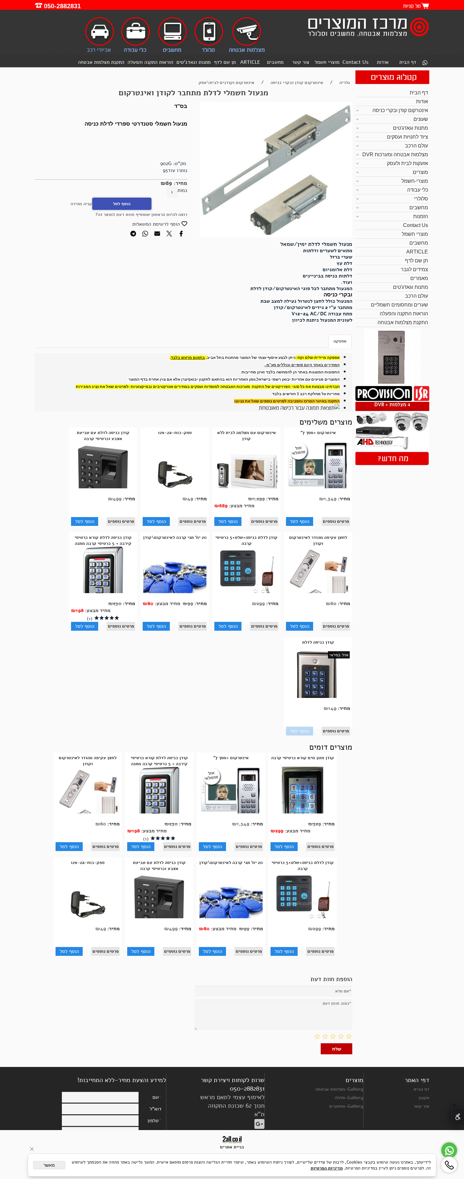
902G (166, 163)
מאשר (49, 1165)
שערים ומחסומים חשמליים (399, 304)
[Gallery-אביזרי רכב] (100, 52)
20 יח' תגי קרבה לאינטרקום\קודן (175, 537)
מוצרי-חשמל (415, 181)
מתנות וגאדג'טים (193, 62)
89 (169, 183)
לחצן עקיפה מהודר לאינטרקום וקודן (318, 540)
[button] (299, 521)
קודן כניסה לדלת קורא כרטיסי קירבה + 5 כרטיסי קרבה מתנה (103, 540)
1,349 (330, 498)
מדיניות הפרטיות (327, 1168)
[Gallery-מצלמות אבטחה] (247, 52)
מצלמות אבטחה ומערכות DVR (395, 154)
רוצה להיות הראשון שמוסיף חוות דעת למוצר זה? (141, 214)
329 (317, 823)
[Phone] (449, 1164)
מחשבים (275, 62)
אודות (383, 62)
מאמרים (419, 278)
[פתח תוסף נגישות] (457, 1116)
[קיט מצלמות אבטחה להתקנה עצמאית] (392, 448)
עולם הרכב (416, 145)
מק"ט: (179, 163)
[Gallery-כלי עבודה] (135, 52)
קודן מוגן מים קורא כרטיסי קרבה (302, 758)
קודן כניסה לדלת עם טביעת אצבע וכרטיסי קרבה (103, 436)
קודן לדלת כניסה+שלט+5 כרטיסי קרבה (246, 540)
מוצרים (420, 172)
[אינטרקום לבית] (392, 383)
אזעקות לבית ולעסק (407, 163)
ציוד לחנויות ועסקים (407, 137)
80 (150, 603)
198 (80, 610)
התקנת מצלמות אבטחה (101, 62)
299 (261, 603)
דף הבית (407, 62)
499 (117, 498)
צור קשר (300, 62)
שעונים (420, 119)
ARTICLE (250, 62)
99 (190, 603)
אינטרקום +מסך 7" (318, 433)
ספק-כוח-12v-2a (175, 433)
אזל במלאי (338, 655)
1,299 (259, 498)
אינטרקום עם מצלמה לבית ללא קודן (246, 436)
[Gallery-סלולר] (209, 52)
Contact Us (355, 62)
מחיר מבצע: (241, 505)
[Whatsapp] (424, 62)
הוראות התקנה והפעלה (150, 62)
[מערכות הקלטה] (392, 399)
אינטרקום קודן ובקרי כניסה (400, 110)
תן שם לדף (225, 62)
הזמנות (420, 216)
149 (332, 708)
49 (190, 498)
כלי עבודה (417, 190)
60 (333, 603)
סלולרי (421, 198)
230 (117, 603)
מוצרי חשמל (327, 62)
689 (223, 505)
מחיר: (179, 183)
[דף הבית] (367, 37)
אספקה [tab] (340, 341)
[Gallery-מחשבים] (172, 52)
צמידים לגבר (414, 269)
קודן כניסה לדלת (318, 642)
